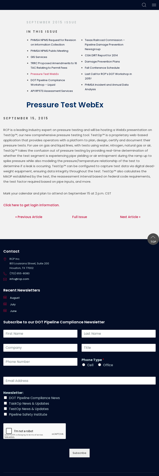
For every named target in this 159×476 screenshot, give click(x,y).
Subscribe (79, 453)
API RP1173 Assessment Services (52, 91)
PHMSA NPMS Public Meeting (49, 51)
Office (108, 365)
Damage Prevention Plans (102, 62)
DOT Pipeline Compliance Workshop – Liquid (48, 82)
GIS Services (39, 57)
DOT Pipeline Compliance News (34, 398)
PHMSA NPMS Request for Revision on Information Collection (53, 42)
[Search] (144, 5)
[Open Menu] (154, 5)
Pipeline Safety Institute (28, 414)
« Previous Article (28, 217)
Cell (90, 365)
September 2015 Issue (51, 22)
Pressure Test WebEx (45, 74)
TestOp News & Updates (29, 408)
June (13, 311)
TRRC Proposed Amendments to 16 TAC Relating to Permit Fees (54, 65)
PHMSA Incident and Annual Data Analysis (107, 87)
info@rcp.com (19, 279)
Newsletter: (13, 393)
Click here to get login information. (31, 205)
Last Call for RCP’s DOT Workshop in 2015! (108, 76)
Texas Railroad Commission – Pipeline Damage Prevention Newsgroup (105, 44)
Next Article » (130, 217)
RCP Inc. (11, 5)
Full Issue (79, 217)
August (15, 298)
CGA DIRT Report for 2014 (101, 55)
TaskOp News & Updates (29, 403)
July (13, 304)
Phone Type (93, 360)
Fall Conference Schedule (102, 68)
